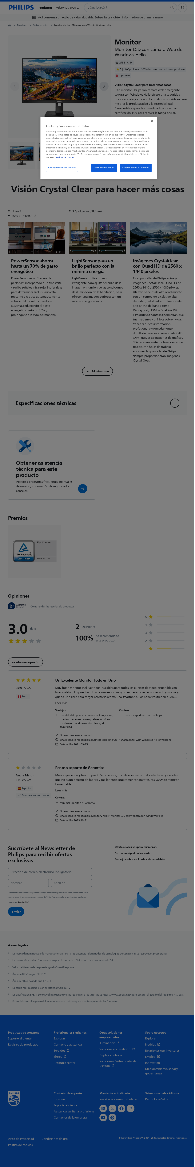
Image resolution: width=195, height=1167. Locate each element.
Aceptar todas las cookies (135, 168)
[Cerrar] (152, 121)
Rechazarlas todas (104, 168)
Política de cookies (65, 157)
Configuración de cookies (62, 168)
